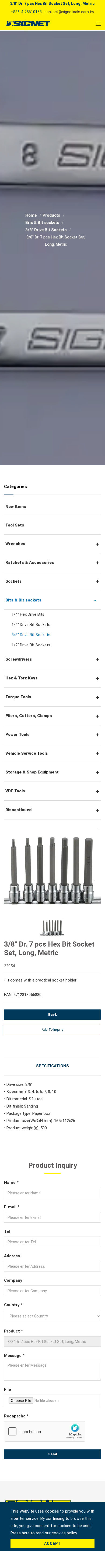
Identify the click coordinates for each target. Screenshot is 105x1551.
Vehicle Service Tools (26, 753)
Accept (52, 1543)
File (7, 1389)
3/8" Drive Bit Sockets (46, 229)
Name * (11, 1182)
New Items (15, 506)
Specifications (52, 1065)
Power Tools (17, 734)
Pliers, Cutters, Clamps (28, 715)
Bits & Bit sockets (42, 222)
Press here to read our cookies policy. (44, 1533)
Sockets (13, 581)
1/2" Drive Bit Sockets (31, 645)
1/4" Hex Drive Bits (28, 614)
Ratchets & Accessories (29, 562)
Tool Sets (14, 525)
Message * (14, 1355)
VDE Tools (15, 791)
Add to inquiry (52, 1029)
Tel (7, 1231)
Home (31, 215)
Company (13, 1280)
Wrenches (15, 543)
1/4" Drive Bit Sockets (31, 624)
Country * (13, 1304)
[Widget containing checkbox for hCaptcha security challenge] (44, 1431)
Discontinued (18, 809)
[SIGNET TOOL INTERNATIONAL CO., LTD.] (28, 23)
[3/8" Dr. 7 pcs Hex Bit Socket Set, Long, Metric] (52, 867)
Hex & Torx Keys (21, 678)
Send (52, 1454)
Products (52, 215)
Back (52, 1014)
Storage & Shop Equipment (32, 772)
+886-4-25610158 (26, 12)
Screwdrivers (18, 659)
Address (12, 1255)
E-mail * (11, 1207)
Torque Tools (18, 696)
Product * (13, 1331)
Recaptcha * (16, 1416)
